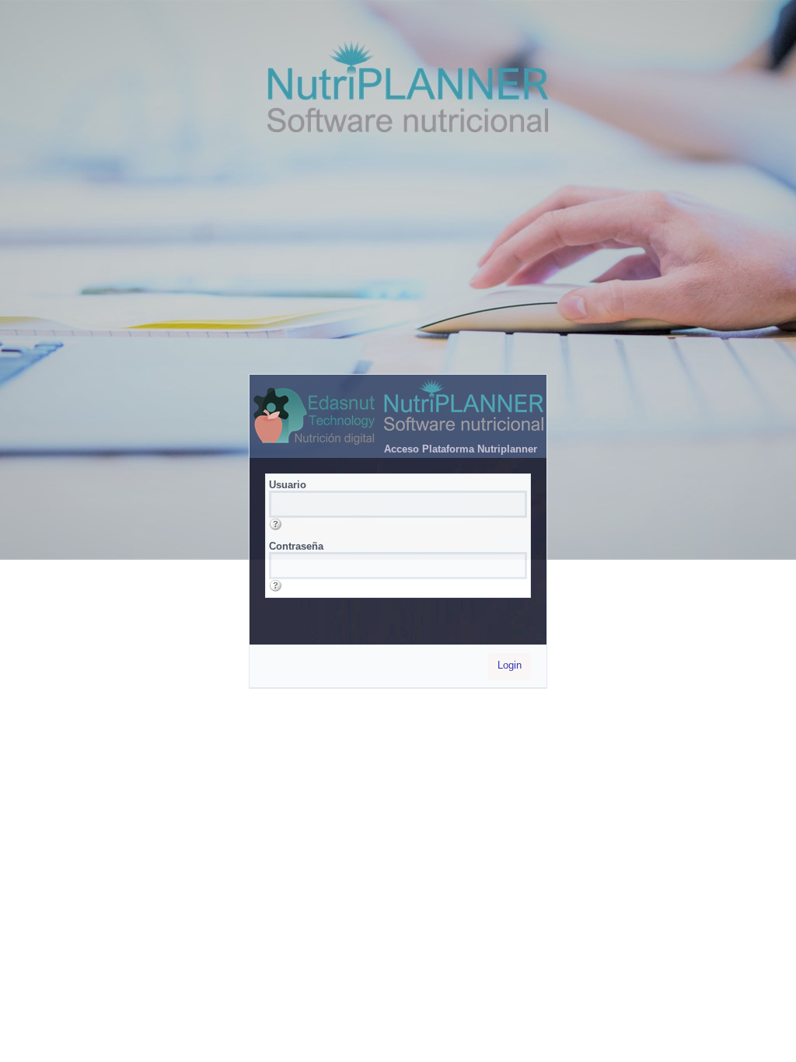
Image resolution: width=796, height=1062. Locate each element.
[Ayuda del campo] (275, 524)
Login (510, 665)
